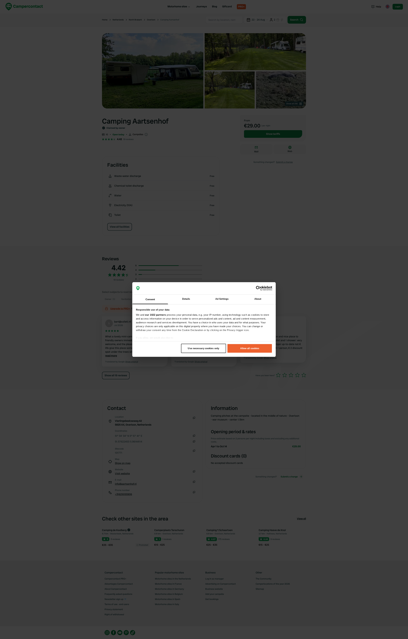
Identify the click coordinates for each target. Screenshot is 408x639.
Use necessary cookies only (203, 348)
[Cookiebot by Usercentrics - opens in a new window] (258, 288)
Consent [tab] (150, 299)
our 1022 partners (155, 314)
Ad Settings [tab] (222, 298)
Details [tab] (186, 298)
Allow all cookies (249, 348)
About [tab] (257, 298)
